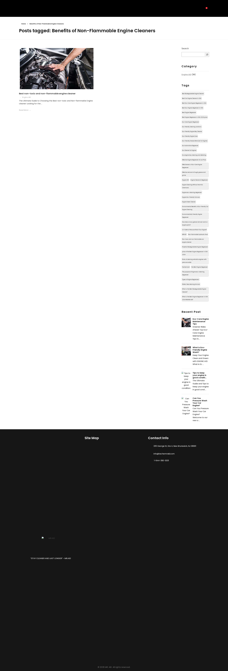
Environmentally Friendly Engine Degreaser (192, 215)
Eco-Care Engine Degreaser (190, 122)
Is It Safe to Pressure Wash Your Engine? (194, 230)
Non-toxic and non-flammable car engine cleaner (193, 240)
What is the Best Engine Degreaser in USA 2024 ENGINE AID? (195, 298)
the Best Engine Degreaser (199, 267)
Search (185, 48)
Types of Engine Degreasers (190, 279)
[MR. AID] (23, 9)
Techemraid (186, 267)
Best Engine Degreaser (189, 112)
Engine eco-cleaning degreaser (192, 192)
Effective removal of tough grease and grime (194, 173)
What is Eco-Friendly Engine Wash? (200, 350)
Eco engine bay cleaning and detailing (194, 155)
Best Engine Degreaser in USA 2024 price (194, 117)
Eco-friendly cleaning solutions (191, 127)
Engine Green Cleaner (188, 202)
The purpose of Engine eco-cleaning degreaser (193, 273)
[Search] (207, 54)
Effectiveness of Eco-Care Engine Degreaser (192, 166)
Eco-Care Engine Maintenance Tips (201, 321)
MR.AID (184, 234)
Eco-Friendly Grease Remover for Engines (194, 141)
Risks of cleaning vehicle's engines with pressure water (194, 260)
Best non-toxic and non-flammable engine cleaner (47, 93)
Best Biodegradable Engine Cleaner (193, 94)
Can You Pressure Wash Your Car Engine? (200, 402)
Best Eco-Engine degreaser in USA (192, 108)
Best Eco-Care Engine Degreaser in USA (194, 103)
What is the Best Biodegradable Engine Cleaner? (194, 290)
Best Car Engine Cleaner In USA (191, 98)
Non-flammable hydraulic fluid (198, 234)
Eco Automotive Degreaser (190, 145)
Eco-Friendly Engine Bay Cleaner (192, 131)
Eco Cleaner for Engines (189, 150)
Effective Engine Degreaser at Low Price (194, 160)
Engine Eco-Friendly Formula (191, 197)
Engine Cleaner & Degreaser (199, 180)
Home (23, 24)
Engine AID (26, 97)
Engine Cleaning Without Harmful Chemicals (192, 186)
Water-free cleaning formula (191, 284)
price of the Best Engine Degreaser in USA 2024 (195, 253)
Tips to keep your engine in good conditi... (200, 375)
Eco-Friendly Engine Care (189, 136)
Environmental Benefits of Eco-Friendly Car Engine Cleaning (195, 208)
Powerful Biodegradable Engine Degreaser (195, 247)
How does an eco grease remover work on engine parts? (195, 223)
